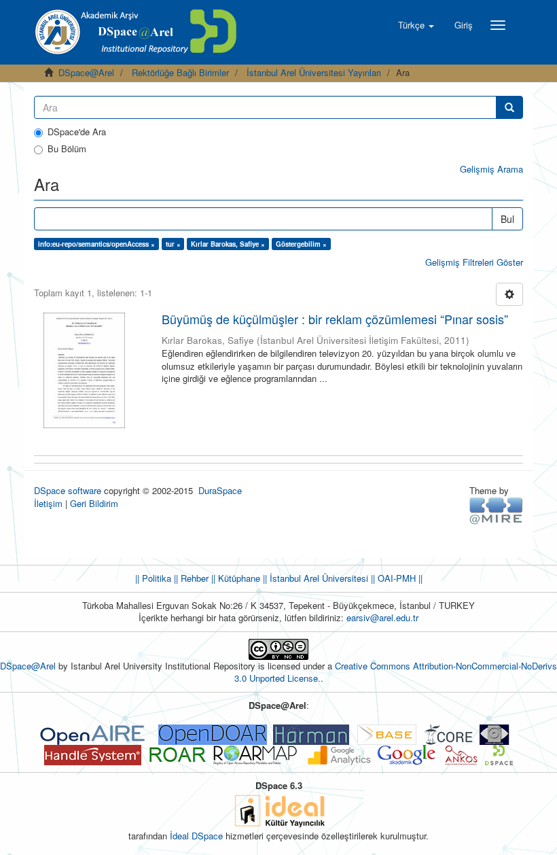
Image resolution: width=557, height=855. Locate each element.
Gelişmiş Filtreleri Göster (474, 262)
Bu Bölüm (67, 149)
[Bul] (509, 107)
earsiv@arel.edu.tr (382, 617)
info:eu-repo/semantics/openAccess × (96, 244)
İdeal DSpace (196, 835)
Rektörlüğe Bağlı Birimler (180, 72)
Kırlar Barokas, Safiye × (228, 244)
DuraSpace (220, 490)
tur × (173, 244)
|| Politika (153, 578)
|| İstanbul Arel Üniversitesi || (317, 578)
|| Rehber (190, 578)
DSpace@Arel (86, 72)
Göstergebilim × (301, 244)
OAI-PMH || (399, 578)
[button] (416, 25)
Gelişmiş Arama (491, 168)
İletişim (48, 503)
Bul (507, 219)
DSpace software (67, 490)
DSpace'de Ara (77, 132)
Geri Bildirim (94, 503)
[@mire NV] (496, 510)
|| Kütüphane (234, 578)
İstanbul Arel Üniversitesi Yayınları (314, 72)
